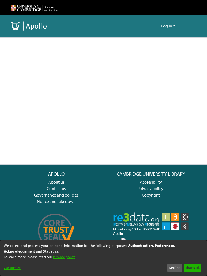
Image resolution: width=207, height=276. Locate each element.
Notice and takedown (56, 201)
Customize (12, 267)
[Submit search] (148, 26)
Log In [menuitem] (166, 26)
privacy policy (64, 256)
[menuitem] (156, 26)
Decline (174, 267)
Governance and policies (56, 195)
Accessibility (151, 182)
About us (56, 182)
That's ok (192, 267)
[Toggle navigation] (188, 26)
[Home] (34, 7)
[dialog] (103, 258)
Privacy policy (150, 188)
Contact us (56, 188)
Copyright (151, 195)
